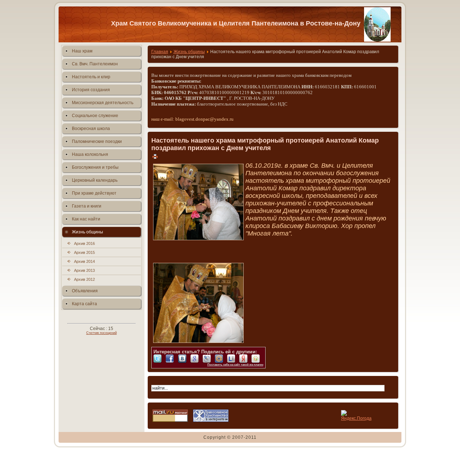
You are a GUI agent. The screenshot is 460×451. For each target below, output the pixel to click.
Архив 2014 (84, 261)
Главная (159, 51)
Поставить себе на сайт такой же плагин (235, 364)
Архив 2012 (84, 279)
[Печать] (155, 156)
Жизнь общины (189, 51)
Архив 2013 (84, 270)
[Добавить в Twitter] (159, 358)
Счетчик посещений (101, 333)
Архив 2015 (84, 252)
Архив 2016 (84, 243)
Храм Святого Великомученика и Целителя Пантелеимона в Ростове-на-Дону (235, 23)
